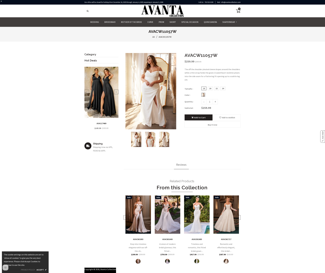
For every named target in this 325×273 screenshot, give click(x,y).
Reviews (181, 165)
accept (42, 269)
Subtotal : (189, 108)
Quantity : (189, 101)
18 (204, 88)
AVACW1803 (138, 239)
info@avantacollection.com (231, 2)
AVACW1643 (167, 239)
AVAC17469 (101, 123)
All (153, 37)
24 (223, 88)
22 (217, 88)
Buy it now (212, 124)
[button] (322, 136)
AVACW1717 (226, 239)
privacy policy (28, 269)
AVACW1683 (197, 239)
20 (210, 88)
